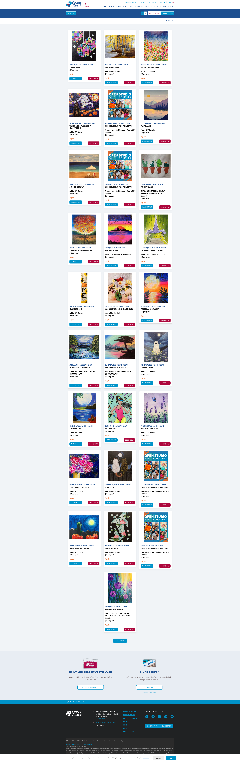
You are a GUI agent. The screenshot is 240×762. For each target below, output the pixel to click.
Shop (153, 6)
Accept (171, 758)
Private (167, 13)
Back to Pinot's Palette (130, 2)
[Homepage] (79, 713)
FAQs (147, 6)
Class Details (75, 78)
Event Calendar (129, 712)
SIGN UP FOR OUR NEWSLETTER (159, 726)
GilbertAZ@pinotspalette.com (105, 722)
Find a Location (152, 2)
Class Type (71, 13)
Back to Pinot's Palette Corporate (78, 702)
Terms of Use (70, 744)
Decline (159, 758)
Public (154, 13)
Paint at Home (168, 6)
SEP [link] (168, 20)
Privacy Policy (79, 744)
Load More (120, 641)
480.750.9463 (100, 726)
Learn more (146, 758)
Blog (159, 6)
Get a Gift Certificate (90, 687)
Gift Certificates (136, 6)
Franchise (142, 2)
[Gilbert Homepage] (74, 4)
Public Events (108, 6)
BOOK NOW (93, 79)
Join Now (149, 687)
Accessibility (88, 744)
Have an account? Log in (149, 692)
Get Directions (100, 718)
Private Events (122, 6)
